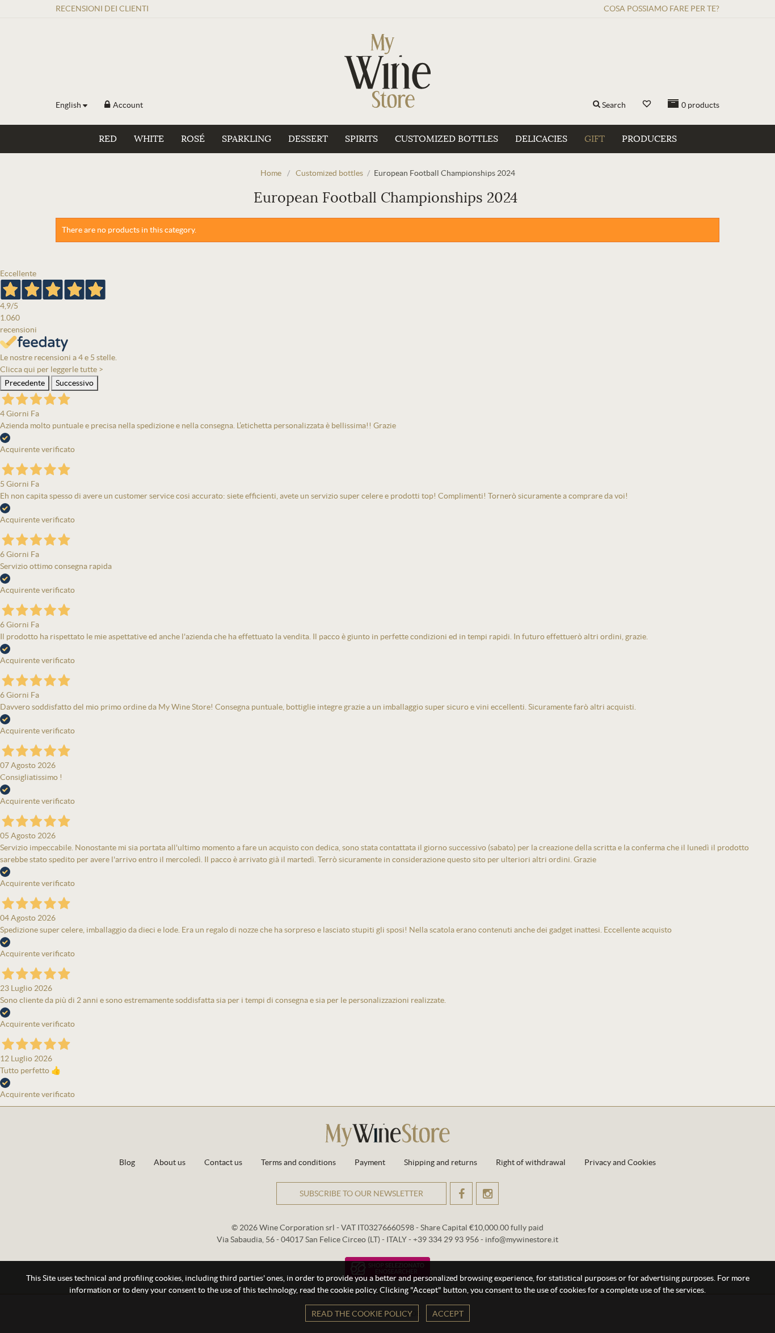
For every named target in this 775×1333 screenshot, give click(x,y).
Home (270, 173)
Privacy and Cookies (620, 1162)
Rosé (193, 139)
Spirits (361, 139)
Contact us (223, 1162)
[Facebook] (461, 1193)
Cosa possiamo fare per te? (661, 8)
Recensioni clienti (102, 8)
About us (170, 1162)
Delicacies (541, 139)
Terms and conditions (298, 1162)
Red (108, 139)
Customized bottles (446, 139)
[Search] (596, 104)
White (149, 139)
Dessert (308, 139)
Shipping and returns (440, 1162)
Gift (594, 139)
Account (127, 104)
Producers (649, 139)
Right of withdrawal (531, 1162)
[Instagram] (487, 1193)
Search (614, 104)
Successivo (75, 382)
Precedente (25, 382)
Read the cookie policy (361, 1313)
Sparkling (246, 139)
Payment (370, 1162)
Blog (127, 1162)
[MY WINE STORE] (387, 71)
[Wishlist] (647, 104)
